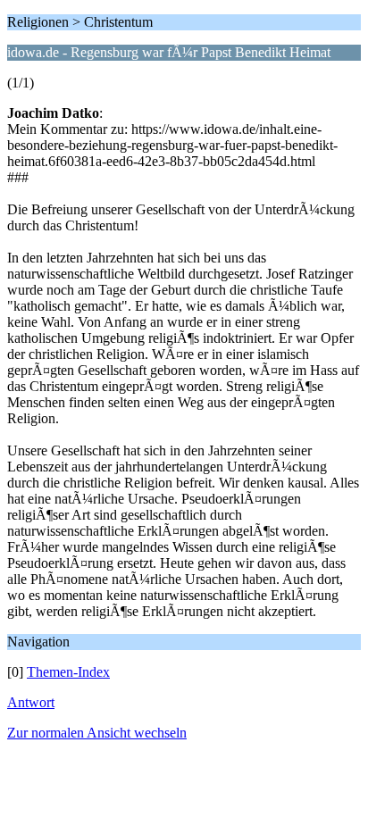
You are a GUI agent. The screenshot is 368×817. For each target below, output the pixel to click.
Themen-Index (68, 671)
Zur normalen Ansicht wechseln (97, 732)
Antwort (30, 702)
